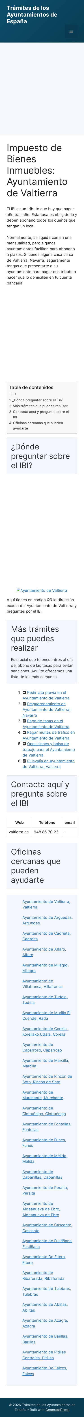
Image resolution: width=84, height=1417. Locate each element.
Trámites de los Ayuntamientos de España (32, 14)
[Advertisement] (42, 87)
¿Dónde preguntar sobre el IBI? (37, 400)
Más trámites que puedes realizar (40, 406)
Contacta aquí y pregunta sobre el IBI (41, 414)
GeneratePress (57, 1410)
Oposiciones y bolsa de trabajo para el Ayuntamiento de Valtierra (49, 749)
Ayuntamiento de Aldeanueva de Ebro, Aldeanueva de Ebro (41, 1209)
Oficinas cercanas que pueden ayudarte (38, 426)
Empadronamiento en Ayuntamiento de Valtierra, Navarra (47, 710)
